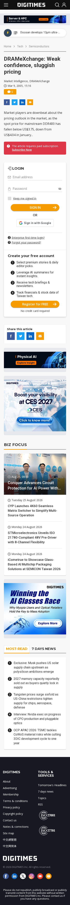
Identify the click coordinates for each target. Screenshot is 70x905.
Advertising (10, 788)
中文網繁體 (10, 839)
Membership (11, 794)
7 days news (45, 791)
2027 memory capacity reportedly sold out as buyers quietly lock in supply (36, 683)
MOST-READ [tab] (16, 649)
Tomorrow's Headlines (52, 785)
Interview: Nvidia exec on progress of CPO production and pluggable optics (37, 719)
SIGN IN (35, 207)
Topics (42, 798)
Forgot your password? (26, 242)
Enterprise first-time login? (28, 237)
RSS (40, 804)
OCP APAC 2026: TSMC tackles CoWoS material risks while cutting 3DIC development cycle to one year (37, 736)
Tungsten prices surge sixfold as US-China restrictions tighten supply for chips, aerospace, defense (36, 701)
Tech (20, 46)
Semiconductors (39, 46)
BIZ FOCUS (15, 444)
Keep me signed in (24, 198)
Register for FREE (35, 304)
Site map (8, 833)
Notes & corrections (16, 826)
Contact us (10, 820)
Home (7, 46)
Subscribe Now (22, 150)
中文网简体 (10, 846)
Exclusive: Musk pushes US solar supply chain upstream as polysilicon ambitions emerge (36, 667)
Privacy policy (11, 807)
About (6, 781)
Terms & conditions (15, 801)
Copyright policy (13, 814)
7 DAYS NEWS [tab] (44, 649)
